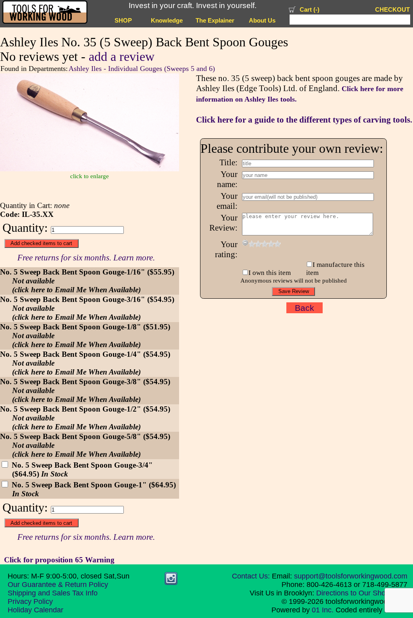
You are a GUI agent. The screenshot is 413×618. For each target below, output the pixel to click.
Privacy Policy (30, 601)
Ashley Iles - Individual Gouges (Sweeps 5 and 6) (142, 69)
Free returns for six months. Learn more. (86, 257)
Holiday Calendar (35, 610)
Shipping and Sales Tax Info (53, 593)
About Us (262, 20)
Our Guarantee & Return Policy (58, 585)
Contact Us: (251, 576)
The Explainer (215, 20)
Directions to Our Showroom (361, 593)
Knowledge (167, 20)
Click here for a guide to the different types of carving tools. (304, 120)
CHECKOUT (392, 9)
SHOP (123, 20)
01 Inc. (323, 610)
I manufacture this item (335, 269)
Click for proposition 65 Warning (59, 560)
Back (304, 307)
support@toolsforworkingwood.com (350, 576)
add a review (121, 57)
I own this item (269, 273)
